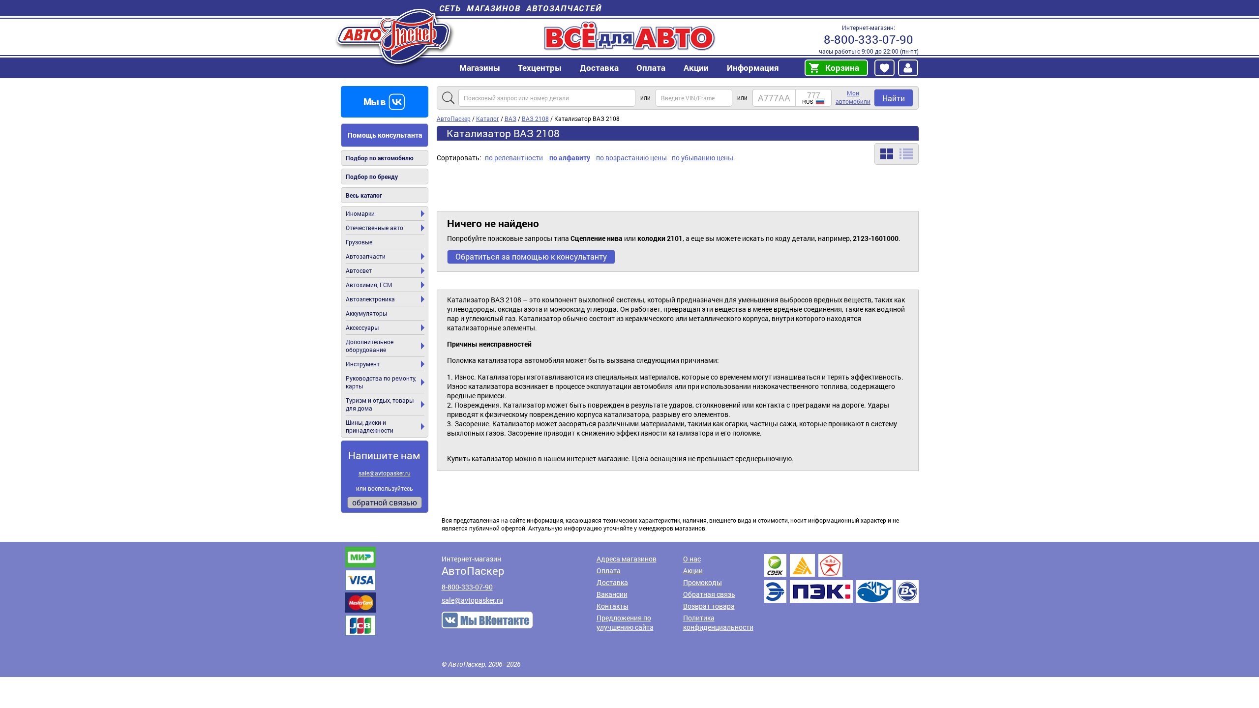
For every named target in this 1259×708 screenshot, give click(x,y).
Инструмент (363, 364)
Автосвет (359, 270)
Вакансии (612, 594)
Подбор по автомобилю (380, 158)
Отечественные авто (374, 228)
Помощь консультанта (385, 135)
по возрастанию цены (631, 157)
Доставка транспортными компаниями (841, 578)
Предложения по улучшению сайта (625, 622)
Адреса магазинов (627, 558)
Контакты (613, 606)
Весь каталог (364, 195)
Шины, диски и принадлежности (369, 426)
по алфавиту (569, 157)
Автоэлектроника (370, 299)
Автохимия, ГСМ (369, 285)
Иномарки (360, 213)
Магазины (479, 67)
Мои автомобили (853, 97)
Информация (753, 67)
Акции (693, 570)
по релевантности (514, 157)
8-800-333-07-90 (868, 39)
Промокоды (702, 582)
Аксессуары (362, 327)
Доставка (599, 67)
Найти (893, 98)
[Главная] (394, 36)
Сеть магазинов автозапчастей (520, 8)
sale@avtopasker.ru (385, 473)
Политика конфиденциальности (718, 622)
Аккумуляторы (366, 313)
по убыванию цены (702, 157)
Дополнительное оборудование (369, 346)
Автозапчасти (366, 256)
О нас (692, 558)
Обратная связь (709, 594)
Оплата (650, 67)
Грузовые (359, 242)
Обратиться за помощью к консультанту (531, 256)
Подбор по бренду (372, 176)
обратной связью (384, 502)
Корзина (842, 67)
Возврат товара (709, 606)
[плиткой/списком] (896, 154)
